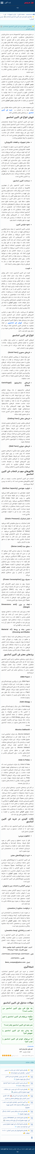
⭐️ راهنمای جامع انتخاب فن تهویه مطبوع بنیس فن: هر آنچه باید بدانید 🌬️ (16, 1125)
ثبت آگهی (8, 2)
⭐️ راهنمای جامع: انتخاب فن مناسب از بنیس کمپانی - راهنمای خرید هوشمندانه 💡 (17, 1071)
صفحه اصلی (21, 14)
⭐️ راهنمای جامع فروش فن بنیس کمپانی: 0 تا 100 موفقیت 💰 (15, 1131)
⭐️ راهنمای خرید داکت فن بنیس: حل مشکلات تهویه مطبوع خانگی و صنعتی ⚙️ (16, 1090)
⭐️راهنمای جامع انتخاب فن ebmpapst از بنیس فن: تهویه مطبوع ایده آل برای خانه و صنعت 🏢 (16, 1119)
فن (5, 14)
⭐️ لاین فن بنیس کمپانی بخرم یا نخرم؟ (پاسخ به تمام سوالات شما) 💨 (16, 1084)
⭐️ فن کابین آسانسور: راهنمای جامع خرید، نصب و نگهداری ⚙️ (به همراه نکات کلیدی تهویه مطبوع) (16, 1105)
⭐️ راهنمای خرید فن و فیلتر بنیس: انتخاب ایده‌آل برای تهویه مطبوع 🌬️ (15, 1112)
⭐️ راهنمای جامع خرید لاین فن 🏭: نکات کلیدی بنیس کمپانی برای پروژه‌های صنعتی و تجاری (16, 1097)
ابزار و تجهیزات (12, 14)
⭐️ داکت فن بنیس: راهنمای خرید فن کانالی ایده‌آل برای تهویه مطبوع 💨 (17, 1078)
